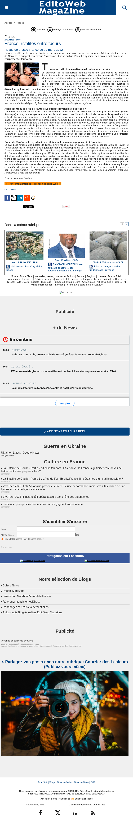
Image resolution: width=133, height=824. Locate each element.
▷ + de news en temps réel (65, 431)
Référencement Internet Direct (21, 601)
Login (3, 529)
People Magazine (13, 590)
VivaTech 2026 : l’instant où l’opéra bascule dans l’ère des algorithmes (46, 496)
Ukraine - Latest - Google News (20, 452)
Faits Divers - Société (27, 281)
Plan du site (64, 799)
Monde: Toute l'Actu (22, 276)
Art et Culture (104, 281)
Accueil (8, 23)
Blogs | (52, 782)
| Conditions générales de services (86, 804)
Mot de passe (7, 535)
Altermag (59, 284)
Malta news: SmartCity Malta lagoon (24, 268)
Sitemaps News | (82, 782)
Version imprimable (91, 29)
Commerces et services (19, 279)
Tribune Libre (73, 281)
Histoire (117, 281)
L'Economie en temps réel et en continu (88, 279)
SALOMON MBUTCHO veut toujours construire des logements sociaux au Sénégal (65, 267)
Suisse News (11, 585)
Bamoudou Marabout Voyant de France (27, 596)
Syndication (80, 799)
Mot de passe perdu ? (34, 539)
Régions (91, 276)
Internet (60, 279)
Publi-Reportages (44, 279)
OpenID (8, 539)
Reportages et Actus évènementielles (25, 607)
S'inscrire (17, 539)
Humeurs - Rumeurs (52, 281)
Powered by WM (35, 804)
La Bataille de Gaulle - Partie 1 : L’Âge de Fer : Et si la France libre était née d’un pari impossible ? (63, 478)
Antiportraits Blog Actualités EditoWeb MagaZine (32, 612)
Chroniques (88, 281)
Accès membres (49, 799)
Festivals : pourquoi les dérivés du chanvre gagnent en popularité (43, 504)
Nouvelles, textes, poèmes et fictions (55, 276)
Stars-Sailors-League (91, 284)
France (20, 23)
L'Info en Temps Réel (109, 276)
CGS (93, 782)
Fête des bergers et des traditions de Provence (105, 268)
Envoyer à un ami (63, 29)
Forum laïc (71, 284)
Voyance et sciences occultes (17, 640)
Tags (90, 799)
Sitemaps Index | (65, 782)
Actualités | (43, 782)
